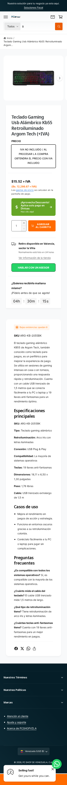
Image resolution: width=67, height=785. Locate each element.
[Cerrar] (52, 768)
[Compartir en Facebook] (16, 648)
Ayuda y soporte (16, 722)
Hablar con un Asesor (33, 267)
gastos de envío (25, 190)
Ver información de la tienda (35, 257)
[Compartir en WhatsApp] (28, 648)
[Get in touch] (53, 17)
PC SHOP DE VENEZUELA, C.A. (38, 762)
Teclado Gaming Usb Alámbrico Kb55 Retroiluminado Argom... (33, 43)
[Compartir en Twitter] (22, 648)
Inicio (10, 38)
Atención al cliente (17, 716)
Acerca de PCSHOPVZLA (21, 728)
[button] (6, 17)
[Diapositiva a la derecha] (59, 78)
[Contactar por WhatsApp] (57, 764)
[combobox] (42, 26)
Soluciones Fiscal (33, 7)
